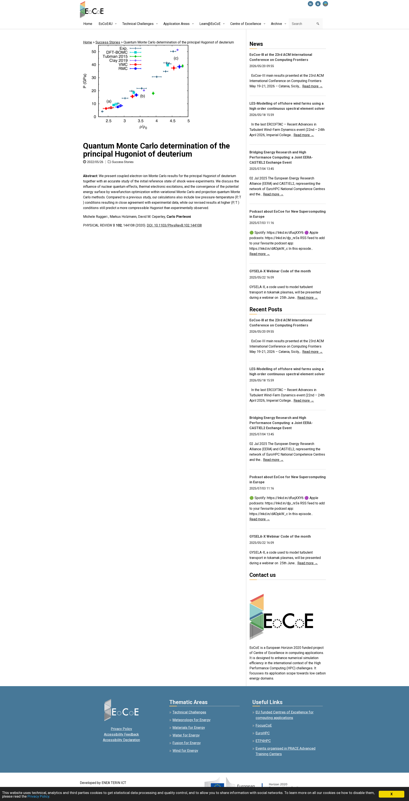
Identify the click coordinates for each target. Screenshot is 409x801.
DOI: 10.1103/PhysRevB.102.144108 (174, 225)
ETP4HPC (263, 741)
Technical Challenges (189, 712)
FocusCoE (264, 725)
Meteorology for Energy (191, 720)
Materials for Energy (189, 727)
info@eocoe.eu (260, 586)
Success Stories (107, 42)
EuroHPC (263, 733)
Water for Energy (186, 735)
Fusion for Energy (187, 743)
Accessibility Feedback (121, 734)
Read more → (312, 86)
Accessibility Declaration (121, 740)
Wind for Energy (185, 750)
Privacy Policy (121, 729)
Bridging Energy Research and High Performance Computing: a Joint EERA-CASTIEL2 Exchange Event (281, 157)
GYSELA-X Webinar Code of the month (280, 271)
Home (87, 42)
